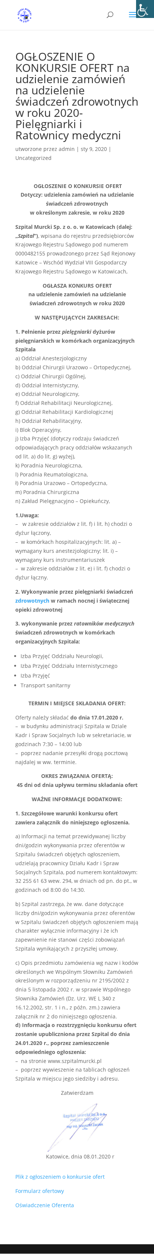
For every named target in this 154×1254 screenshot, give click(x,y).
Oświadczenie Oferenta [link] (44, 1205)
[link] (145, 9)
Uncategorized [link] (33, 157)
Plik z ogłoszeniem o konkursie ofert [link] (60, 1176)
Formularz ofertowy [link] (39, 1190)
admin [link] (67, 148)
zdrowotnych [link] (32, 600)
